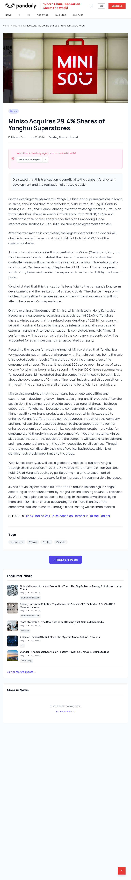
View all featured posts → (21, 671)
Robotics (43, 15)
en (101, 5)
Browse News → (65, 711)
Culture (78, 15)
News (8, 15)
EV (28, 15)
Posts (16, 25)
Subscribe (117, 5)
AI (20, 15)
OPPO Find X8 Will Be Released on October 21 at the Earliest (67, 516)
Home (6, 25)
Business (60, 15)
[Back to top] (122, 871)
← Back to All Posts (65, 560)
